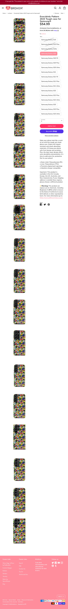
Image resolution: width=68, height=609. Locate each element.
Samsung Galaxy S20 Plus (50, 63)
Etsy (4, 584)
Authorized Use (23, 574)
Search (21, 563)
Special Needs (12, 600)
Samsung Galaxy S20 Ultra (50, 67)
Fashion (5, 571)
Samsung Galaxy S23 (48, 105)
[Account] (60, 7)
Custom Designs (7, 568)
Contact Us (22, 569)
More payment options (51, 135)
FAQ (20, 566)
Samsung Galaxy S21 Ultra (50, 86)
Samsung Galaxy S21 (48, 72)
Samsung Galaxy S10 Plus (50, 44)
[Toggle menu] (3, 8)
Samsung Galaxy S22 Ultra (50, 100)
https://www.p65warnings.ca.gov (51, 198)
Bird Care (5, 600)
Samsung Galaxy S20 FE (49, 58)
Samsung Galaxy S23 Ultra (50, 114)
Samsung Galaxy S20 (48, 54)
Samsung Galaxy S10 (48, 40)
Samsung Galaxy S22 (48, 91)
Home (4, 13)
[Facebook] (56, 563)
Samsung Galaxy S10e (49, 49)
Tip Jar (21, 571)
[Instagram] (62, 563)
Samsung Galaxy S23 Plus (50, 109)
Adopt (18, 600)
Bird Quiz (20, 602)
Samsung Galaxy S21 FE (49, 77)
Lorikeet (10, 13)
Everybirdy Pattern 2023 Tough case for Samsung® (27, 13)
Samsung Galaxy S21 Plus (50, 81)
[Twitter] (53, 563)
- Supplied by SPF (21, 604)
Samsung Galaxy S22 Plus (50, 95)
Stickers (5, 573)
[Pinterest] (53, 566)
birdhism (43, 33)
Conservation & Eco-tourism (10, 602)
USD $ (60, 596)
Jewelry (5, 576)
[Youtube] (59, 563)
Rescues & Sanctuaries (27, 600)
